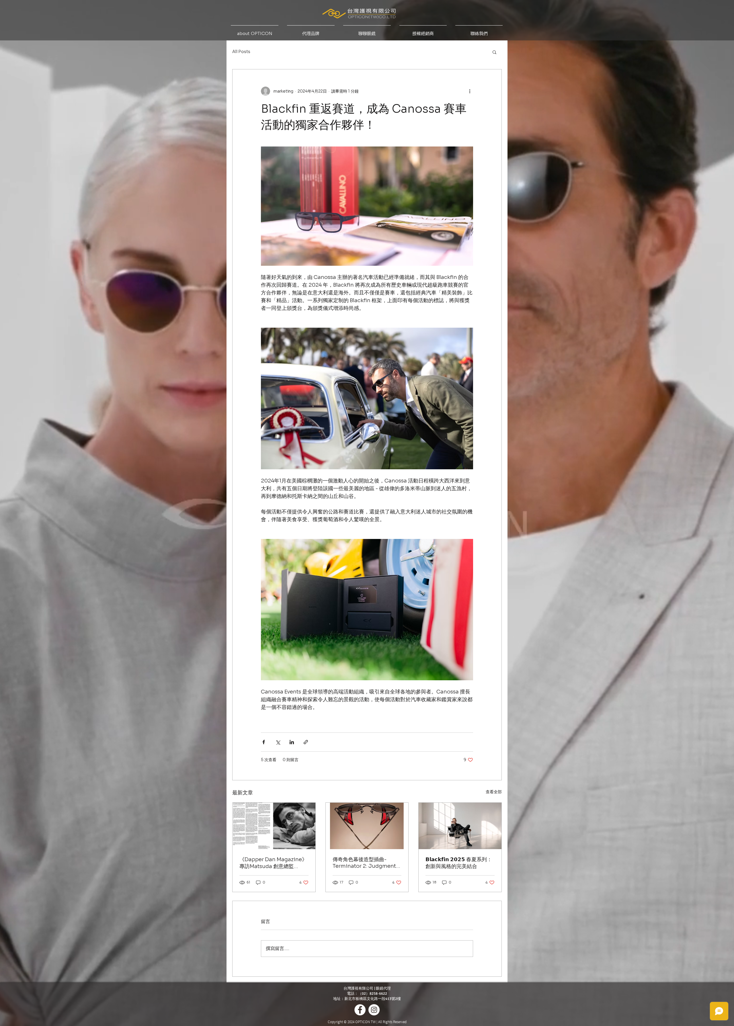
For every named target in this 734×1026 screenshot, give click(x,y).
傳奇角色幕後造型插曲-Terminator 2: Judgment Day (364, 862)
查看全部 (494, 791)
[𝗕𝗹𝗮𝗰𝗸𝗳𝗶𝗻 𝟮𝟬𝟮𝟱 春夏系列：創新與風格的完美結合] (460, 826)
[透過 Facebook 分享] (263, 742)
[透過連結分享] (306, 742)
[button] (494, 52)
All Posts (241, 51)
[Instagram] (374, 1009)
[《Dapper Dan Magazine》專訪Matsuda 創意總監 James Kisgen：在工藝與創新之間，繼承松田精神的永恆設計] (274, 826)
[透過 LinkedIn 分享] (291, 742)
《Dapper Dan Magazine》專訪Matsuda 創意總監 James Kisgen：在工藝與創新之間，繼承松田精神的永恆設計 (273, 863)
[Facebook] (360, 1009)
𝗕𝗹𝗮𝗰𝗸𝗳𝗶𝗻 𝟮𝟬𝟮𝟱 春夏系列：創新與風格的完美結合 (458, 862)
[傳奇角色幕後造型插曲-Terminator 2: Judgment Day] (367, 826)
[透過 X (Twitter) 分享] (277, 742)
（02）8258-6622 (372, 993)
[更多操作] (469, 91)
